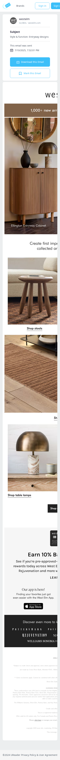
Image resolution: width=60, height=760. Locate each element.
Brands (20, 5)
